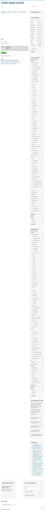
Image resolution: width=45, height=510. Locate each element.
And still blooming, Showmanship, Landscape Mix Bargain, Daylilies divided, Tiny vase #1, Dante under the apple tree (37, 446)
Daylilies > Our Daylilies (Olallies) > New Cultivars (9, 61)
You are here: (3, 11)
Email (25, 486)
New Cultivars (3, 12)
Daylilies (14, 11)
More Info (32, 495)
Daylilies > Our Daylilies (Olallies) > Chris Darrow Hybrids (10, 62)
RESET (33, 51)
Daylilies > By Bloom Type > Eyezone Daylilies (9, 63)
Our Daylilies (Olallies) (21, 11)
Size (2, 46)
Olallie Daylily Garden (7, 509)
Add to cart (4, 52)
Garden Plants (9, 11)
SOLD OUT (40, 45)
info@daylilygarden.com (9, 490)
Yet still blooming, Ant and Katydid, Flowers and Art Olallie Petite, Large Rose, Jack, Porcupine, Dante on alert (37, 452)
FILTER (34, 48)
